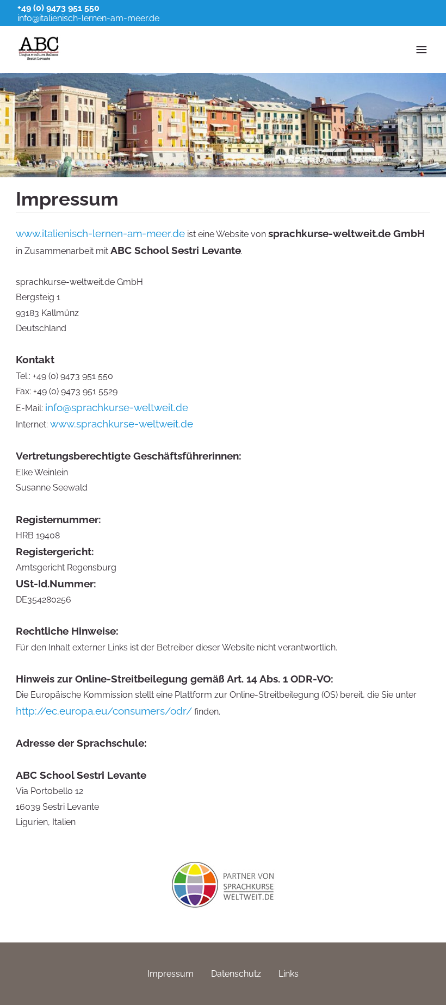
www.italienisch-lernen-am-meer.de (100, 233)
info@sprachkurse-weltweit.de (116, 407)
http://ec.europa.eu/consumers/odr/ (104, 711)
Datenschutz (236, 974)
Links (288, 974)
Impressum (170, 974)
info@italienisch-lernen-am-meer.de (88, 18)
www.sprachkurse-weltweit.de (121, 424)
